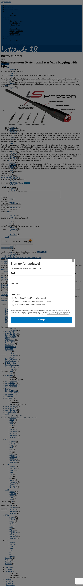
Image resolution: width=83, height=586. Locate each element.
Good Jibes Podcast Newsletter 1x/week (30, 298)
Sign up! (41, 320)
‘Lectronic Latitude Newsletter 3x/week (30, 304)
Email (13, 273)
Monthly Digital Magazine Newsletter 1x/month (33, 301)
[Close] (73, 260)
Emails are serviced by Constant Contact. (58, 314)
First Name (15, 284)
